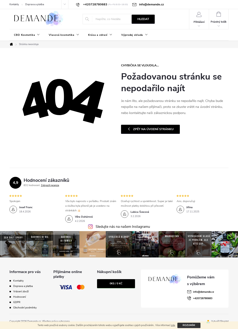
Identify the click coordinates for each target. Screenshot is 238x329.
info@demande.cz (203, 292)
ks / (116, 283)
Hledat (143, 19)
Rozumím (189, 325)
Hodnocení (19, 297)
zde (173, 325)
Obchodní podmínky (25, 307)
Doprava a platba (34, 4)
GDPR (16, 302)
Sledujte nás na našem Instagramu (123, 226)
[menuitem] (26, 35)
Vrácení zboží (21, 291)
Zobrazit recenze (50, 185)
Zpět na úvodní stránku (153, 129)
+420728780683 (202, 298)
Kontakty (14, 4)
